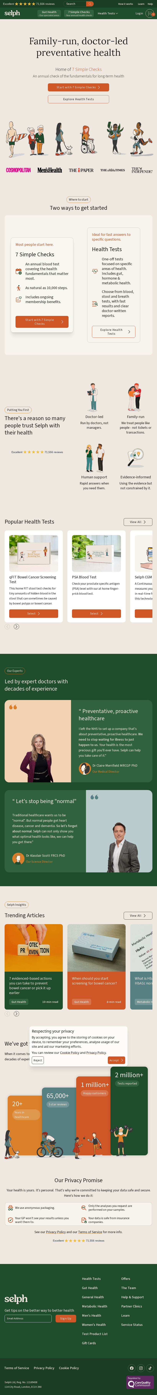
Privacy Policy (96, 1052)
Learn (141, 4)
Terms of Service (90, 1232)
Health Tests (91, 1278)
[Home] (12, 13)
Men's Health (91, 1315)
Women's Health (94, 1324)
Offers (125, 1278)
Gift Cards (89, 1343)
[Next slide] (16, 626)
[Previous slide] (7, 626)
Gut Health (90, 1288)
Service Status (132, 1324)
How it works (125, 4)
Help (150, 4)
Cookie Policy (69, 1052)
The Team (128, 1288)
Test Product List (95, 1334)
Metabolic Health (94, 1306)
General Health (93, 1297)
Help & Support (132, 1297)
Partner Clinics (131, 1306)
